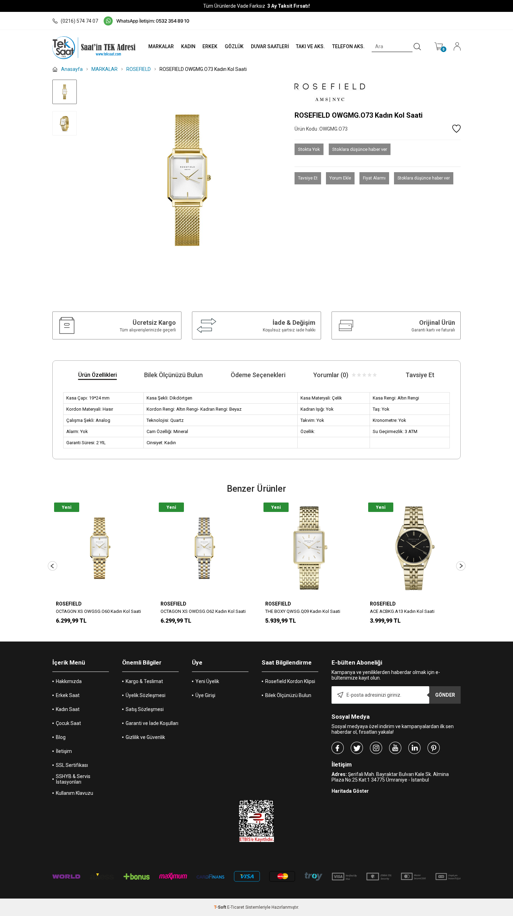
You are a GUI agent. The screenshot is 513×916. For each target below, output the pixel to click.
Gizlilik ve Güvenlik (145, 737)
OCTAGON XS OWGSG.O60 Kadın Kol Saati (98, 611)
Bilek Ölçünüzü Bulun (288, 695)
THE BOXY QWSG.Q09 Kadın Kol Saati (302, 611)
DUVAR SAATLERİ (270, 46)
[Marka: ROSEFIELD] (378, 93)
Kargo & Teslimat (144, 681)
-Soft (220, 907)
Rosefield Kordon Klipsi (290, 681)
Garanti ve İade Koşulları (152, 723)
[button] (52, 566)
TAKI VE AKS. (310, 46)
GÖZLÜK (234, 46)
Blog (61, 737)
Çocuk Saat (68, 723)
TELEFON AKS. (348, 46)
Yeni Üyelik (207, 681)
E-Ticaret (235, 907)
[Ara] (417, 47)
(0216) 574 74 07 (79, 21)
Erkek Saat (68, 695)
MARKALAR (161, 46)
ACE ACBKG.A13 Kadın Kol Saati (402, 611)
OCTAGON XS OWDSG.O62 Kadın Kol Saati (203, 611)
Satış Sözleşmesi (145, 709)
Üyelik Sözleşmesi (145, 695)
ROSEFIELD (69, 604)
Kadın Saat (68, 709)
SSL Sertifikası (72, 765)
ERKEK (209, 46)
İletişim (64, 751)
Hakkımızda (69, 681)
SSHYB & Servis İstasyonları (73, 779)
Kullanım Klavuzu (74, 793)
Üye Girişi (205, 695)
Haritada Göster (350, 791)
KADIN (188, 46)
